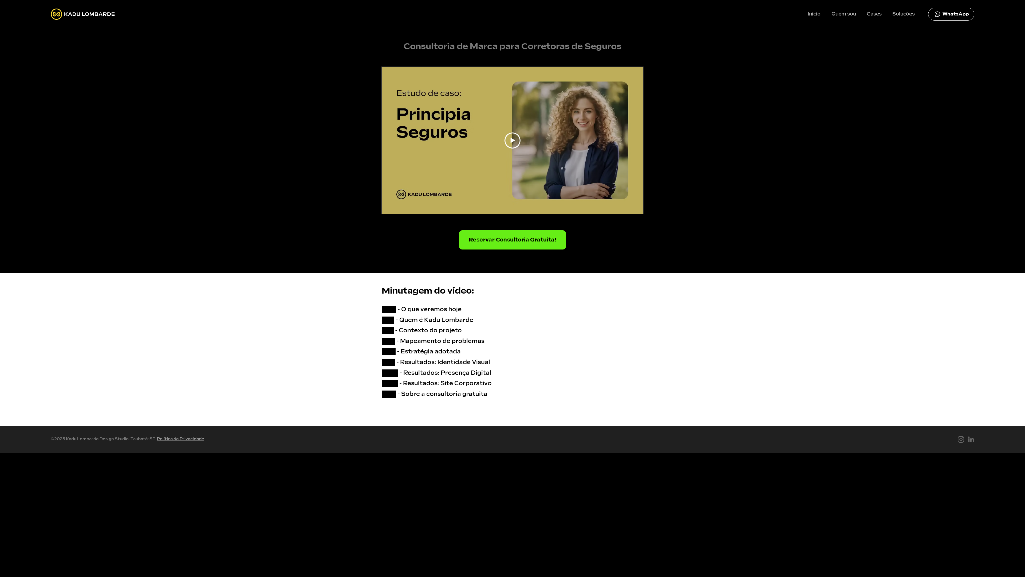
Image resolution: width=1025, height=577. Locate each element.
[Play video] (512, 140)
